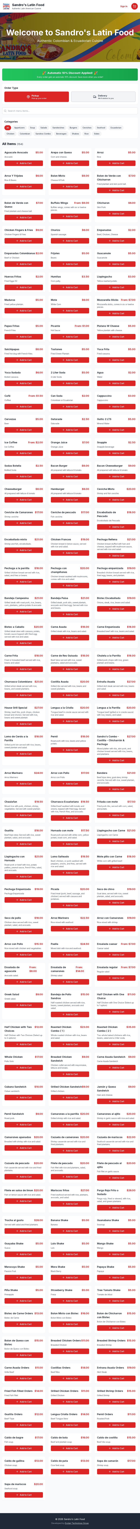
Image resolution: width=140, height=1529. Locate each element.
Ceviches (87, 127)
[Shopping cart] (134, 6)
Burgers (73, 127)
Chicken (10, 134)
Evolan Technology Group (77, 1523)
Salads (43, 127)
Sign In (123, 6)
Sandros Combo (43, 134)
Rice (86, 134)
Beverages (61, 134)
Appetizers (19, 127)
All (8, 127)
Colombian (25, 134)
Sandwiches (58, 127)
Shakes (75, 134)
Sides (96, 134)
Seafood (101, 127)
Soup (32, 127)
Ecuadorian (116, 127)
